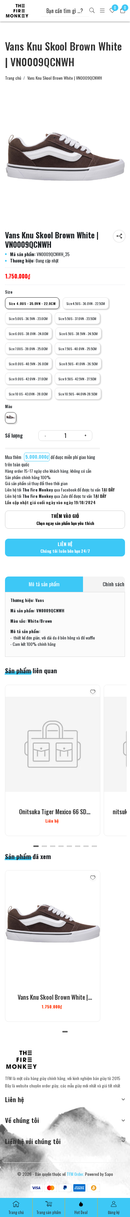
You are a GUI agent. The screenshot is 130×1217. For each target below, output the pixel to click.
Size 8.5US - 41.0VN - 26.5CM (78, 363)
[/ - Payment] (36, 1188)
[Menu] (102, 11)
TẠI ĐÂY (108, 489)
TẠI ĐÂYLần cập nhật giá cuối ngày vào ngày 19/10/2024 (55, 499)
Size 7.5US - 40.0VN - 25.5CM (77, 348)
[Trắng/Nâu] (10, 418)
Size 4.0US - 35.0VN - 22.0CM (32, 303)
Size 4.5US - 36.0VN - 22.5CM (85, 303)
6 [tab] (77, 846)
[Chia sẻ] (119, 236)
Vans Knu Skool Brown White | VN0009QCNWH (53, 1001)
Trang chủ (13, 78)
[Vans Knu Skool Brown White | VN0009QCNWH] (65, 165)
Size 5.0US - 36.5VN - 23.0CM (28, 318)
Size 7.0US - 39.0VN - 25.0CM (28, 348)
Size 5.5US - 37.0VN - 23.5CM (77, 318)
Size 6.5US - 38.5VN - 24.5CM (78, 333)
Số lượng (14, 435)
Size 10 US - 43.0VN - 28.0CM (28, 393)
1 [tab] (35, 846)
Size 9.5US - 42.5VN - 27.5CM (77, 378)
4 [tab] (60, 846)
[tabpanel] (52, 760)
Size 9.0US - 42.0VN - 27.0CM (28, 378)
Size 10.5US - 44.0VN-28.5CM (77, 393)
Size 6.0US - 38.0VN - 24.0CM (28, 333)
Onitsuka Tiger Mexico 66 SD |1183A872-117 (52, 816)
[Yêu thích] (93, 692)
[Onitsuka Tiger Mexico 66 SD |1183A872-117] (52, 744)
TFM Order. (75, 1174)
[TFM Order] (17, 10)
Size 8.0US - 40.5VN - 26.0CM (28, 363)
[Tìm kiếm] (92, 11)
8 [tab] (94, 846)
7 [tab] (85, 846)
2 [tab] (44, 846)
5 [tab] (69, 846)
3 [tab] (52, 846)
